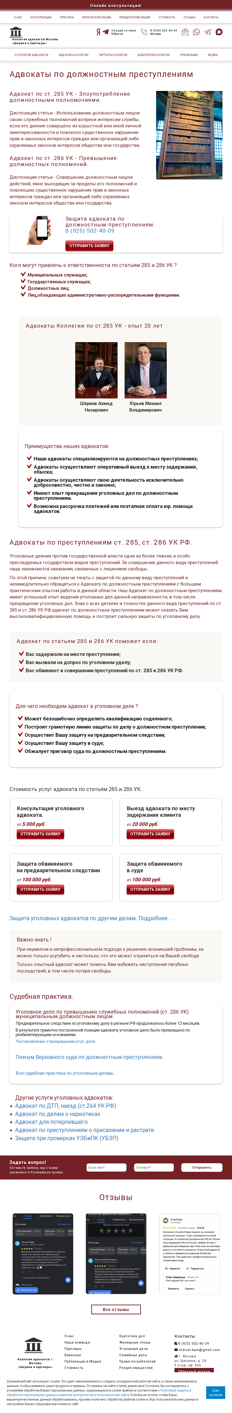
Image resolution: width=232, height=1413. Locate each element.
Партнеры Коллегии (113, 55)
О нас (18, 17)
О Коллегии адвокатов (31, 55)
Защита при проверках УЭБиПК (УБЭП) (66, 1138)
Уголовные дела (133, 1349)
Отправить (202, 1167)
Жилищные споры (134, 1342)
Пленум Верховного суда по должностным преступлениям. (89, 1057)
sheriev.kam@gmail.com (199, 1350)
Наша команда (77, 1342)
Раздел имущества (136, 1368)
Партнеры (73, 1349)
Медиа (213, 55)
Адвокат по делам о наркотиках (57, 1114)
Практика (67, 17)
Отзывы (189, 17)
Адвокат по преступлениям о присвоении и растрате (84, 1130)
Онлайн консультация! (116, 5)
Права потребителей (137, 1361)
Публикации (189, 55)
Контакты (211, 17)
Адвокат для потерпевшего (51, 1122)
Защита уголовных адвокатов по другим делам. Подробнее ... (91, 918)
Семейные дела (133, 1355)
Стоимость (167, 17)
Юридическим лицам (134, 17)
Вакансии (73, 1355)
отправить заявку (89, 245)
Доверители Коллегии (153, 55)
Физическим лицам (96, 17)
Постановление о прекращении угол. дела (55, 1041)
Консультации (40, 17)
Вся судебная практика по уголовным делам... (65, 1073)
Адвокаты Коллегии (73, 55)
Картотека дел (132, 1336)
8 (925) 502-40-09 (163, 30)
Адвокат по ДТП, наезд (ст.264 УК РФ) (65, 1106)
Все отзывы (116, 1309)
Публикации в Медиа (83, 1361)
